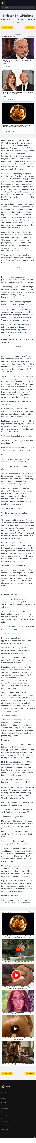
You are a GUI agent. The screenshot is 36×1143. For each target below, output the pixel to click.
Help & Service (5, 1096)
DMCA (3, 1110)
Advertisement (5, 1098)
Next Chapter (29, 28)
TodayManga (4, 1129)
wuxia (8, 3)
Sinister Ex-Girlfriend (18, 16)
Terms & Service (5, 1106)
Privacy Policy (4, 1108)
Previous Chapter (7, 28)
